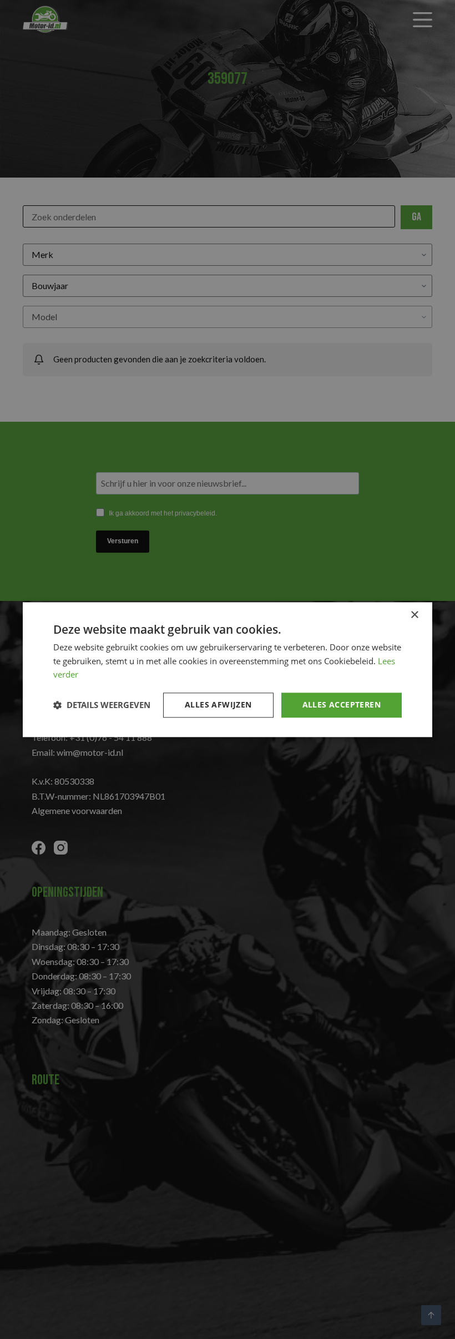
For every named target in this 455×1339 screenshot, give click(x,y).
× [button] (414, 615)
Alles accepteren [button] (341, 704)
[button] (101, 705)
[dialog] (227, 669)
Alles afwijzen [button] (218, 704)
